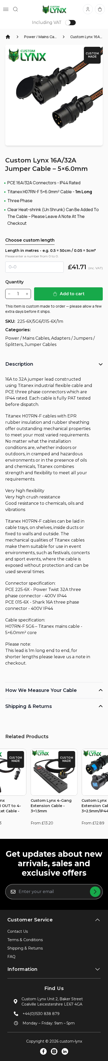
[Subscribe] (95, 891)
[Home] (7, 36)
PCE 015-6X (17, 602)
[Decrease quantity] (9, 294)
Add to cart (72, 293)
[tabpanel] (54, 95)
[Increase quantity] (27, 294)
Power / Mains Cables (40, 36)
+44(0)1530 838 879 (41, 1013)
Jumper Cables (40, 344)
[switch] (70, 22)
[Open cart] (100, 9)
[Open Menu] (6, 9)
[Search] (15, 9)
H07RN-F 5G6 (19, 626)
